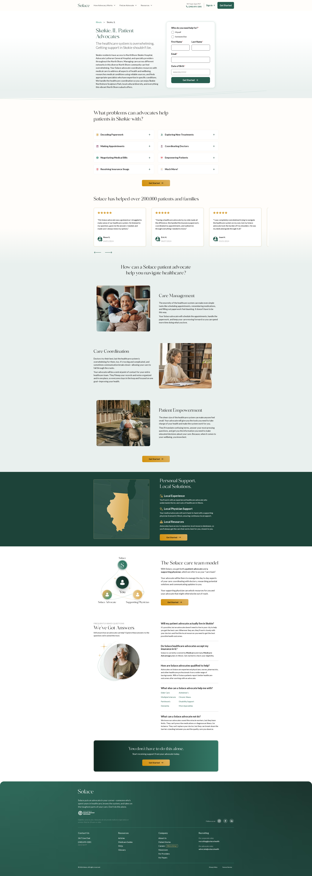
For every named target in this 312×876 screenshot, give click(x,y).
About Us (162, 838)
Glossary (122, 850)
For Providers (164, 854)
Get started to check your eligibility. (199, 655)
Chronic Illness (185, 697)
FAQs (120, 846)
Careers (161, 846)
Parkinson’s (165, 701)
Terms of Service (227, 867)
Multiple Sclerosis (168, 697)
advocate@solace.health (209, 849)
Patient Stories (164, 842)
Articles (121, 838)
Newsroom (163, 850)
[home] (84, 5)
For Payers (162, 857)
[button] (104, 5)
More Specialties (186, 706)
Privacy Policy (213, 867)
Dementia (165, 706)
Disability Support (186, 701)
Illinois (99, 22)
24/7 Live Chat (84, 838)
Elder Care (165, 692)
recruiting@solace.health (209, 841)
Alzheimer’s (184, 692)
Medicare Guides (125, 842)
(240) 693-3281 (195, 6)
